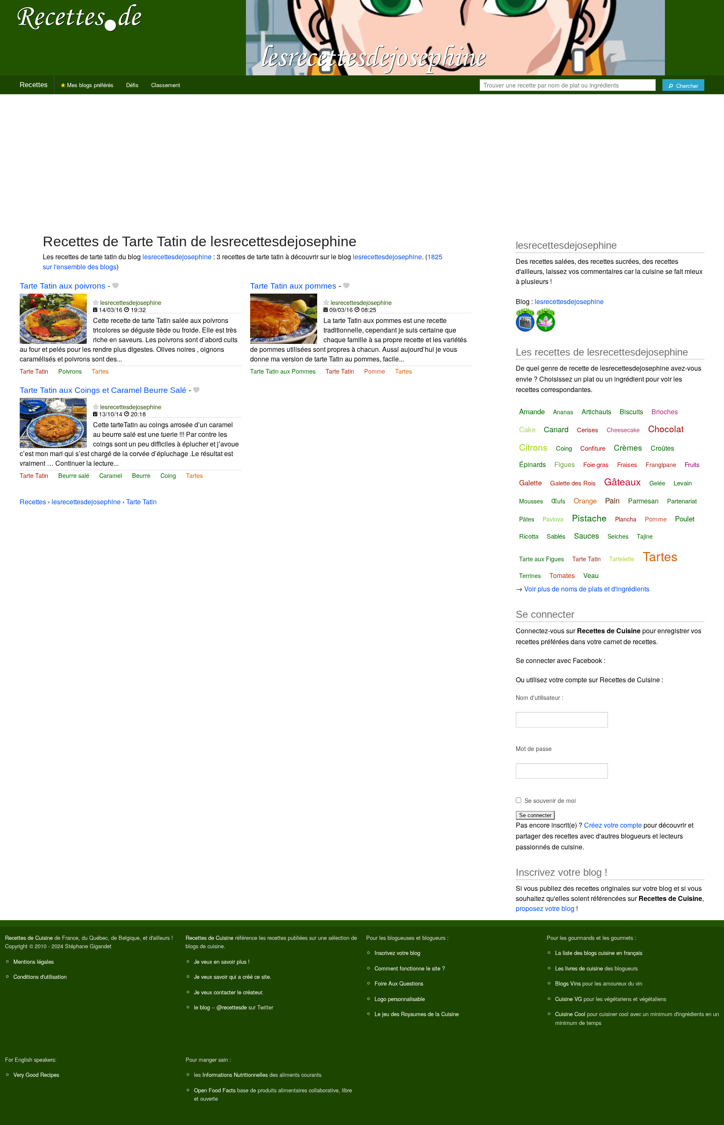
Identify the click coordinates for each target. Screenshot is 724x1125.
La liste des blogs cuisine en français (598, 953)
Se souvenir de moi (550, 800)
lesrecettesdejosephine (177, 256)
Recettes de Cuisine (29, 938)
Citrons (533, 447)
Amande (532, 411)
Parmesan (643, 501)
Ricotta (528, 536)
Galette (530, 482)
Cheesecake (623, 430)
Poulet (685, 518)
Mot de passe (534, 748)
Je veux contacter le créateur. (229, 992)
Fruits (692, 464)
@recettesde (232, 1007)
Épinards (532, 464)
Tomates (562, 575)
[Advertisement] (362, 159)
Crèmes (628, 447)
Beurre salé (73, 475)
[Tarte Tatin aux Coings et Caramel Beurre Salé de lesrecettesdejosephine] (53, 422)
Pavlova (553, 519)
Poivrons (70, 370)
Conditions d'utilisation (40, 977)
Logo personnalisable (400, 999)
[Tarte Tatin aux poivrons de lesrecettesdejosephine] (53, 318)
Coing (168, 475)
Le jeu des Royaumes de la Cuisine (417, 1014)
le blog (202, 1007)
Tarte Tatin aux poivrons (63, 285)
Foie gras (596, 464)
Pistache (589, 517)
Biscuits (631, 411)
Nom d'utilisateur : (540, 697)
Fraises (627, 464)
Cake (527, 429)
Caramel (110, 475)
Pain (612, 500)
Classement (165, 85)
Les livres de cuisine (579, 968)
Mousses (531, 501)
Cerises (587, 429)
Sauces (586, 535)
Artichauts (596, 411)
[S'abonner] (95, 302)
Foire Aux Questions (399, 983)
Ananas (563, 412)
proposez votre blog (545, 908)
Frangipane (661, 464)
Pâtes (526, 519)
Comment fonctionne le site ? (410, 968)
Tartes (100, 370)
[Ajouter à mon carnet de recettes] (115, 285)
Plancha (625, 519)
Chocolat (666, 428)
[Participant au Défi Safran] (545, 318)
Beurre (141, 475)
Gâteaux (622, 481)
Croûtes (662, 448)
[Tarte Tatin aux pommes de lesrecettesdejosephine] (283, 318)
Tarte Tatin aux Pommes (282, 370)
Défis (132, 85)
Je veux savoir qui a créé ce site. (233, 977)
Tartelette (621, 559)
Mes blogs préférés (89, 85)
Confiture (592, 448)
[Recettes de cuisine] (79, 17)
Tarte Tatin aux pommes (293, 285)
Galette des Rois (573, 482)
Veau (591, 575)
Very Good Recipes (36, 1075)
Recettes (34, 85)
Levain (683, 482)
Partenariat (682, 500)
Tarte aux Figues (541, 559)
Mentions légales (33, 961)
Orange (585, 500)
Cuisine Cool (570, 1014)
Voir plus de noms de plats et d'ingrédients (586, 588)
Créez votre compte (613, 825)
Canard (556, 428)
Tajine (645, 536)
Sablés (556, 536)
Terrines (530, 575)
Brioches (665, 411)
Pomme (374, 370)
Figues (564, 464)
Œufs (558, 501)
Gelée (657, 483)
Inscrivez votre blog (397, 953)
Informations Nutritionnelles (235, 1075)
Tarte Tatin (34, 370)
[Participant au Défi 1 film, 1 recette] (525, 318)
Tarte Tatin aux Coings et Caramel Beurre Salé (103, 390)
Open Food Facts (214, 1090)
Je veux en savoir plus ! (222, 961)
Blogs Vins (568, 983)
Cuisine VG (568, 999)
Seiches (618, 536)
